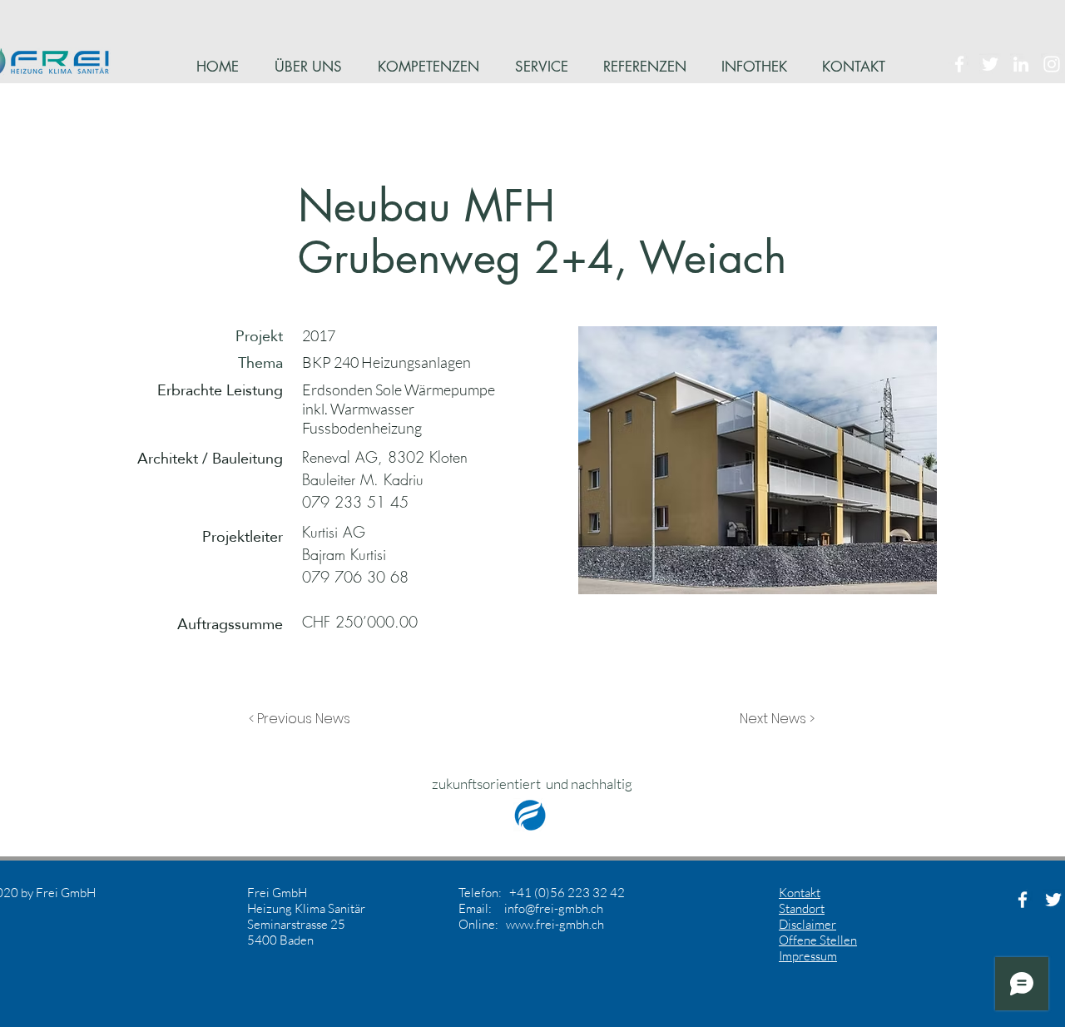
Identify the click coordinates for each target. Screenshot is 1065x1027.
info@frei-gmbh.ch (553, 908)
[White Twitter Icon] (990, 64)
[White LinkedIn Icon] (1021, 64)
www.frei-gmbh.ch (555, 924)
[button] (304, 719)
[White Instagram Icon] (1052, 64)
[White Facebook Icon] (959, 64)
